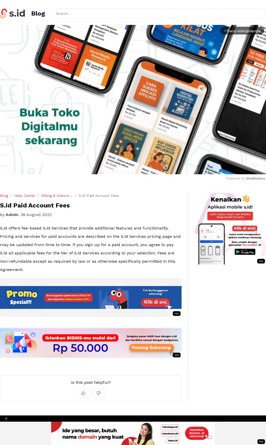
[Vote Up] (83, 393)
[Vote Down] (98, 393)
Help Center (24, 195)
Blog (4, 195)
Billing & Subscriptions (56, 195)
